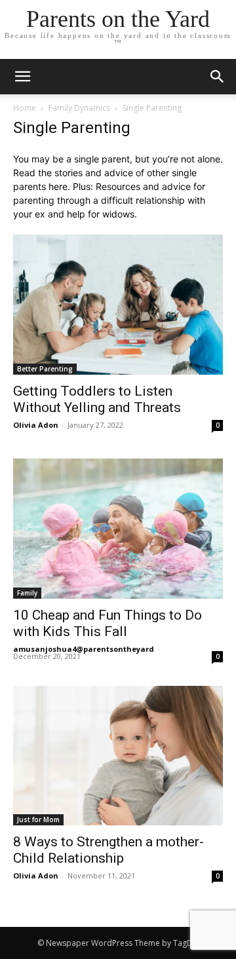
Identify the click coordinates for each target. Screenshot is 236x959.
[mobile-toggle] (22, 76)
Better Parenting (45, 368)
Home (24, 107)
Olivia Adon (35, 425)
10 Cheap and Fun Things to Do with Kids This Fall (107, 623)
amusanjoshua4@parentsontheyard (83, 649)
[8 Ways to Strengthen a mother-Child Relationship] (118, 755)
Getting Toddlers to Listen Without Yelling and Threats (97, 399)
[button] (217, 76)
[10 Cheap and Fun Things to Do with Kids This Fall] (118, 529)
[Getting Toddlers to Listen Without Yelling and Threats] (118, 305)
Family (27, 592)
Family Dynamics (79, 107)
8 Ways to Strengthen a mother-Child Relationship (108, 850)
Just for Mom (38, 819)
